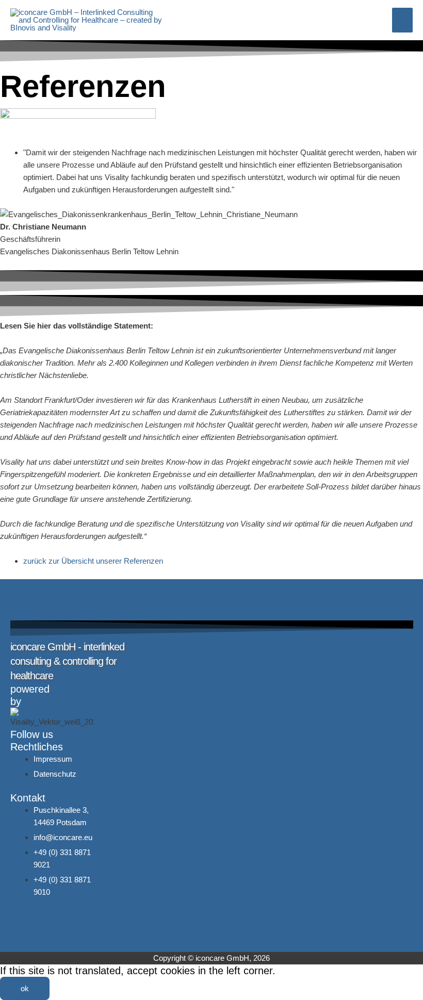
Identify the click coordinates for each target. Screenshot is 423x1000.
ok (25, 988)
